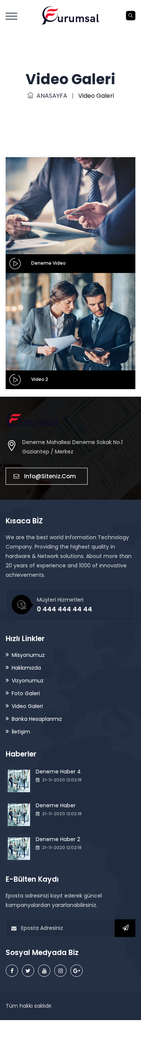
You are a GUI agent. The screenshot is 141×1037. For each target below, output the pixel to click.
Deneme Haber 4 (58, 771)
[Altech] (70, 15)
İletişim (21, 731)
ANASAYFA (50, 95)
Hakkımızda (26, 668)
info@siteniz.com (50, 476)
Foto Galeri (26, 693)
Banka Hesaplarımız (37, 719)
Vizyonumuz (28, 680)
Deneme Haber (56, 805)
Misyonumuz (28, 655)
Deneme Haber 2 (58, 839)
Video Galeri (27, 706)
